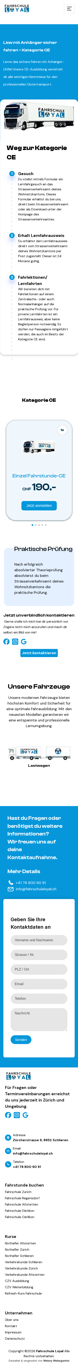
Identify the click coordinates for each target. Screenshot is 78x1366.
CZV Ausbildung (17, 1281)
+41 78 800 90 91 (31, 882)
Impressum (13, 1332)
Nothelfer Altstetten (20, 1243)
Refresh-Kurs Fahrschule (23, 1293)
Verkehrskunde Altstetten (25, 1274)
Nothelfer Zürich (17, 1249)
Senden (21, 1040)
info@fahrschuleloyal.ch (36, 889)
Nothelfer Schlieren (19, 1256)
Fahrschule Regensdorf (22, 1198)
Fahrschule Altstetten (21, 1204)
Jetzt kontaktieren (39, 652)
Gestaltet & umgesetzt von (39, 1360)
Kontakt (11, 1326)
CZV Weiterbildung (19, 1287)
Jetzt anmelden (39, 506)
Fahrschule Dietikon (19, 1210)
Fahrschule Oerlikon (19, 1217)
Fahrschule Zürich (18, 1192)
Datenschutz (15, 1338)
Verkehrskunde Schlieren (23, 1262)
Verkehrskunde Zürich (21, 1268)
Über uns (12, 1320)
